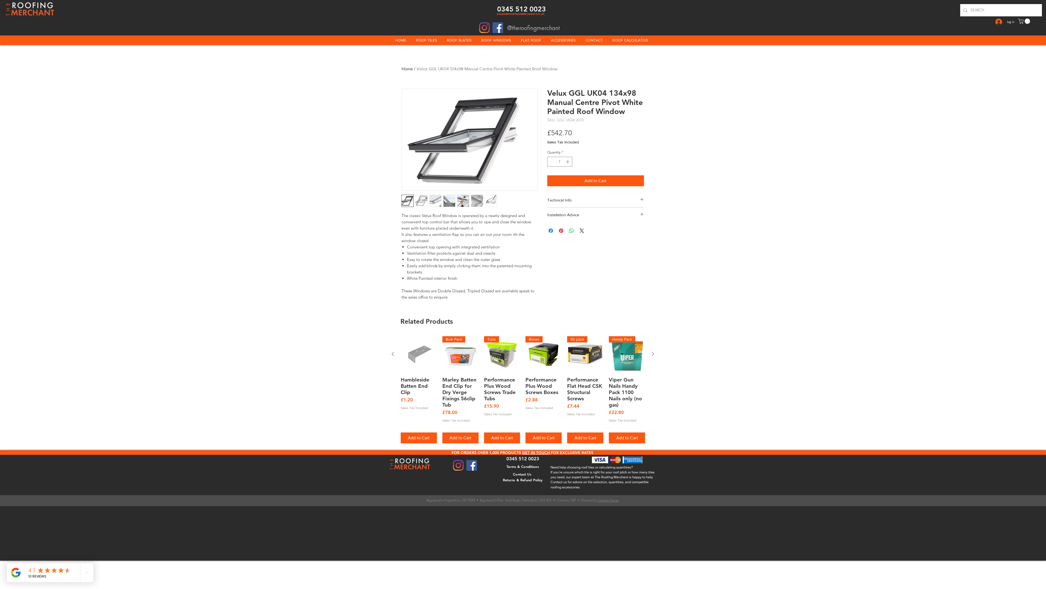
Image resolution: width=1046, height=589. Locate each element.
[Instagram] (484, 27)
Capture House (608, 500)
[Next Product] (653, 354)
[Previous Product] (393, 354)
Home (407, 69)
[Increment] (568, 161)
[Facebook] (497, 27)
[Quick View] (419, 354)
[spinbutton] (559, 161)
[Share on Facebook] (551, 230)
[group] (523, 390)
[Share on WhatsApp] (571, 230)
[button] (1024, 21)
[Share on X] (582, 230)
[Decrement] (551, 161)
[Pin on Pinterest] (561, 230)
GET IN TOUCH (536, 452)
